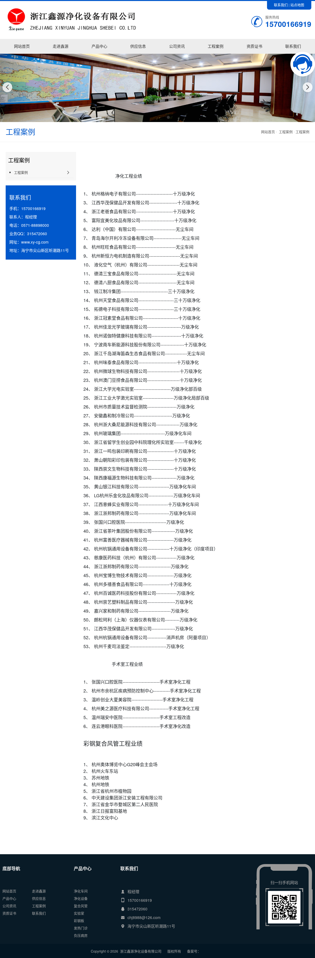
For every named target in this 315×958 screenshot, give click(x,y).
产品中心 (99, 46)
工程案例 (215, 46)
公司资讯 (177, 46)
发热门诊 (81, 927)
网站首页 (22, 46)
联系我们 (281, 4)
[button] (146, 117)
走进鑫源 (60, 46)
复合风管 (81, 905)
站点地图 (297, 4)
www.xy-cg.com (34, 242)
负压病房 (81, 935)
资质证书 (254, 46)
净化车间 (99, 53)
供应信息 (138, 46)
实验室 (79, 913)
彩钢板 (79, 920)
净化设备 (81, 898)
